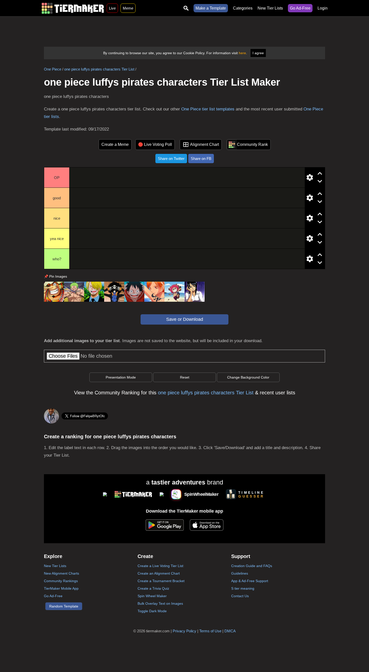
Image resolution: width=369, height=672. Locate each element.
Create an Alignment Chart (159, 573)
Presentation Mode (121, 377)
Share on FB (201, 158)
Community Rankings (61, 581)
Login (323, 8)
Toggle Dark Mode (152, 611)
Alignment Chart (204, 144)
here (242, 53)
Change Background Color (248, 377)
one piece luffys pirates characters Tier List (99, 69)
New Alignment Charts (61, 573)
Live (112, 8)
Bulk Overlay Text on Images (160, 603)
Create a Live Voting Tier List (160, 566)
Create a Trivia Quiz (153, 588)
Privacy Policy (184, 631)
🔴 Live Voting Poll (155, 144)
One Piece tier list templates (207, 109)
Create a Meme (115, 144)
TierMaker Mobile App (61, 588)
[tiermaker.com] (72, 8)
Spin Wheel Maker (152, 596)
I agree (258, 53)
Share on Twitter (171, 158)
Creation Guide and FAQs (251, 566)
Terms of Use (210, 631)
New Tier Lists (270, 8)
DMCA (230, 631)
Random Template (63, 606)
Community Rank (252, 144)
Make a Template (211, 8)
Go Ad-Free (300, 8)
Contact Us (240, 596)
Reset (184, 377)
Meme (128, 8)
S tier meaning (242, 588)
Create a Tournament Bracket (161, 581)
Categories (243, 8)
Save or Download (184, 319)
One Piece (52, 69)
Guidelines (239, 573)
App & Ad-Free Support (249, 581)
